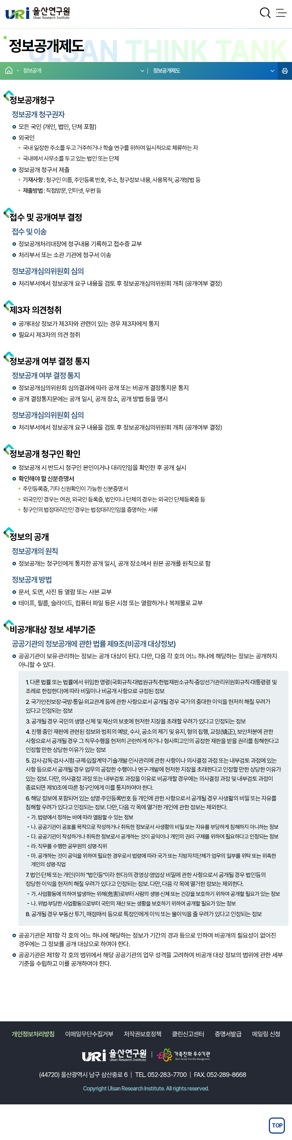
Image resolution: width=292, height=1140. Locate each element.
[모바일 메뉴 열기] (281, 13)
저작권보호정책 (142, 1034)
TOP (277, 1125)
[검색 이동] (265, 12)
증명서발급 (228, 1034)
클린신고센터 (188, 1034)
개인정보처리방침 (33, 1034)
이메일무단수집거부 (89, 1034)
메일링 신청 (266, 1034)
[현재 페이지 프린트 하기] (285, 71)
